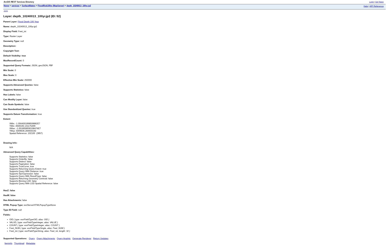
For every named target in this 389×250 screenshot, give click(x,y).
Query (32, 238)
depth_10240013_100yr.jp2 (79, 6)
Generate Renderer (81, 238)
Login (371, 2)
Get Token (379, 2)
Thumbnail (19, 243)
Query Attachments (46, 238)
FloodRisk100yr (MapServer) (51, 6)
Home (6, 6)
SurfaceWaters (28, 6)
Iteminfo (8, 243)
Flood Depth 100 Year (28, 21)
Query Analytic (64, 238)
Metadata (30, 243)
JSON (6, 11)
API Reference (377, 6)
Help (366, 6)
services (15, 6)
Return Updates (100, 238)
